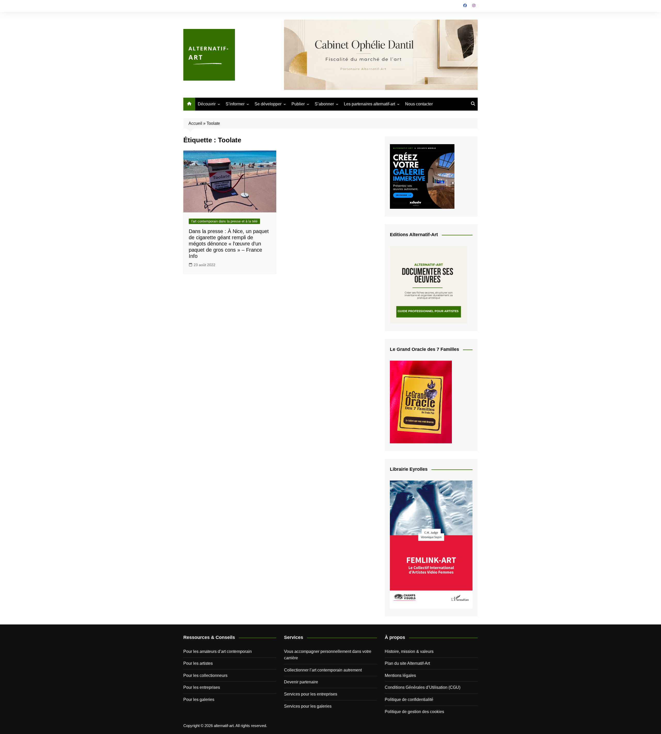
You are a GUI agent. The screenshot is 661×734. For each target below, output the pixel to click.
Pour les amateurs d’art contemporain (217, 651)
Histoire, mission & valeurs (409, 651)
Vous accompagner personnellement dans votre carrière (327, 654)
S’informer (235, 104)
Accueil (195, 123)
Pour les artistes (198, 663)
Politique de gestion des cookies (414, 711)
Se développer (268, 104)
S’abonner (324, 104)
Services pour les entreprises (310, 694)
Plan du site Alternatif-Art (407, 663)
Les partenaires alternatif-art (369, 104)
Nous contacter (419, 104)
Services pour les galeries (308, 706)
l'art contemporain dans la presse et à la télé (224, 221)
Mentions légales (400, 675)
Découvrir (207, 104)
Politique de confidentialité (409, 699)
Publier (298, 104)
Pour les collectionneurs (205, 675)
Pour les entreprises (201, 687)
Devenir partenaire (301, 682)
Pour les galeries (198, 699)
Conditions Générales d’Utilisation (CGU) (422, 687)
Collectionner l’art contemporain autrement (323, 670)
